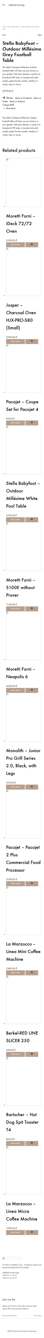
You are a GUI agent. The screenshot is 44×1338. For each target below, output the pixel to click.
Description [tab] (11, 108)
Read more (15, 245)
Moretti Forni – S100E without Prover (20, 587)
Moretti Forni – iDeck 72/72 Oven (20, 223)
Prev (4, 35)
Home (4, 27)
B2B (8, 27)
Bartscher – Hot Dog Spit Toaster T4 (22, 1122)
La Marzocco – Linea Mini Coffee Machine (23, 951)
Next (40, 35)
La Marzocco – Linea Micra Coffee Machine (21, 1211)
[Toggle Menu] (3, 5)
